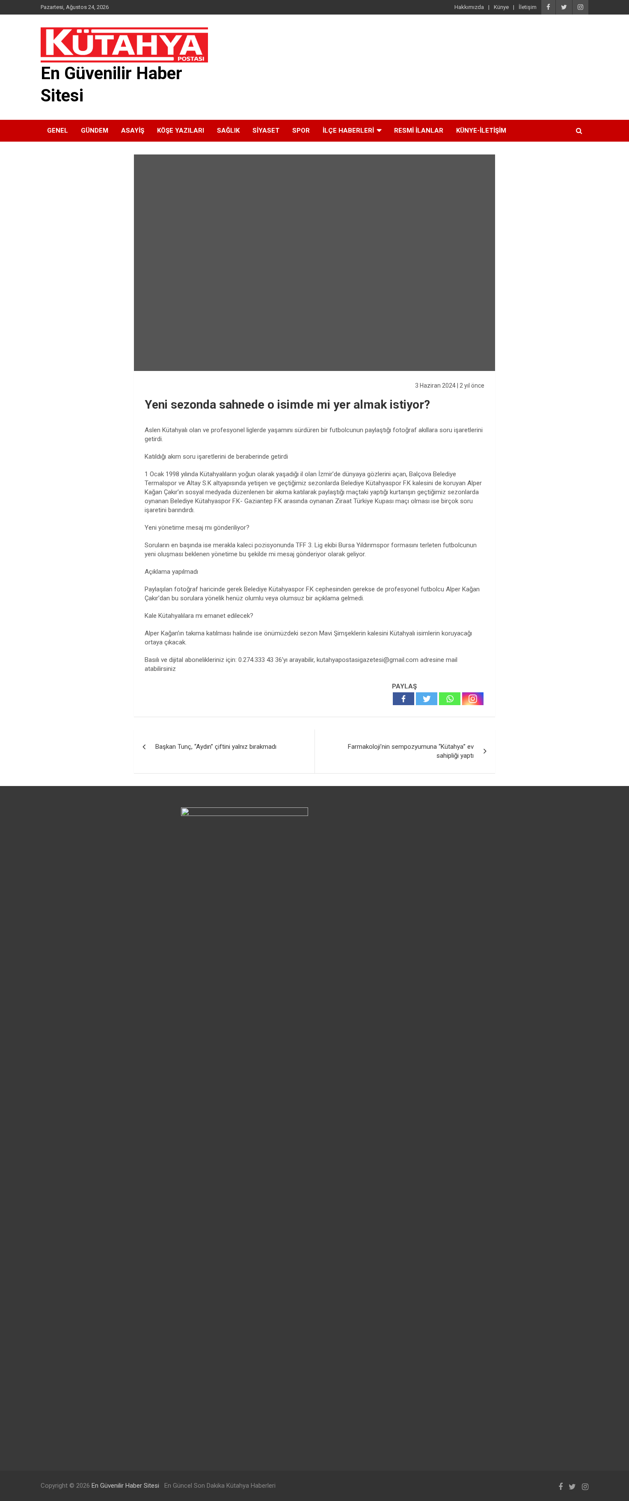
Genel (57, 130)
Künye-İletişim (481, 130)
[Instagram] (473, 698)
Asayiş (132, 130)
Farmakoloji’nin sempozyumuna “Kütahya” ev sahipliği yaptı (411, 751)
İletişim (528, 7)
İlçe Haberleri (348, 130)
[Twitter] (426, 698)
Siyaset (265, 130)
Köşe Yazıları (180, 130)
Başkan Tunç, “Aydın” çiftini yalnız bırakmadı (215, 746)
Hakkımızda (469, 7)
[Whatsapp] (449, 698)
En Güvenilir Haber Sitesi (125, 1485)
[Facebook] (403, 698)
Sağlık (228, 130)
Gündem (94, 130)
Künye (501, 7)
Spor (301, 130)
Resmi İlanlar (418, 130)
